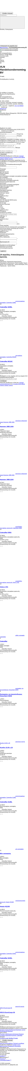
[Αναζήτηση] (12, 22)
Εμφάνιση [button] (11, 105)
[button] (14, 37)
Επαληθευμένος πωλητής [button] (7, 79)
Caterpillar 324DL (6, 958)
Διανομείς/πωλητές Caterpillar (14, 1035)
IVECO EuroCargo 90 (7, 1012)
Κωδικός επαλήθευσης (6, 152)
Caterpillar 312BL (6, 802)
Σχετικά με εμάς (4, 1038)
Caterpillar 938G (5, 532)
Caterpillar (3, 641)
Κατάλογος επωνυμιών (14, 1046)
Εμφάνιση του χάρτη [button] (5, 128)
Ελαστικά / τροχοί (20, 1029)
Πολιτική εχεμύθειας (18, 1043)
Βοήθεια (11, 1038)
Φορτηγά (10, 1031)
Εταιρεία (19, 135)
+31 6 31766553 (18, 105)
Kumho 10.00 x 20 (6, 747)
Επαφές (16, 1038)
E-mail (19, 143)
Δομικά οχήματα (4, 1029)
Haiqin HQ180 (5, 906)
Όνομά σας (20, 134)
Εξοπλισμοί (12, 1029)
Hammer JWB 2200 (7, 479)
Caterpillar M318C (6, 361)
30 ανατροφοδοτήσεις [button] (6, 53)
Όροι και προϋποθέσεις (6, 1043)
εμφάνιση (3, 251)
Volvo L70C (4, 587)
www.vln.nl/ (3, 108)
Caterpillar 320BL (6, 307)
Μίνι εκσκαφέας (5, 853)
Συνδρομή (3, 381)
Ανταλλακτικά (4, 1031)
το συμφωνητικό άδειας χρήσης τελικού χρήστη (12, 158)
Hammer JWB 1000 (7, 426)
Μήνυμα (18, 147)
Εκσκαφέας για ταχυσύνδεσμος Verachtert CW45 (11, 695)
